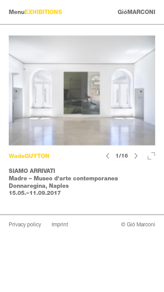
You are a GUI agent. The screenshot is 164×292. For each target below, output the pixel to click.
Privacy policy (25, 225)
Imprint (60, 225)
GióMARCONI (136, 12)
